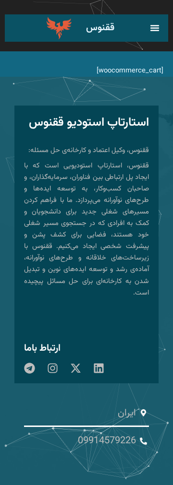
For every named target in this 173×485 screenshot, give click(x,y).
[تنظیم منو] (154, 28)
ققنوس (100, 27)
